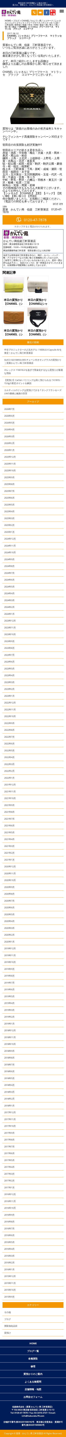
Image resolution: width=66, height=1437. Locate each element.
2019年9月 (9, 968)
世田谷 (18, 24)
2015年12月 (10, 1276)
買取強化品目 (10, 1325)
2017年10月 (10, 1125)
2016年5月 (9, 1242)
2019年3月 (9, 1009)
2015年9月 (9, 1296)
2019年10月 (10, 962)
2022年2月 (9, 770)
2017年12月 (10, 1112)
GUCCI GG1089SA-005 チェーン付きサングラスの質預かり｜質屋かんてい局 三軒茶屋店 (32, 361)
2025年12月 (10, 456)
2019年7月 (9, 982)
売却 (36, 24)
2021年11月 (10, 791)
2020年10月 (10, 880)
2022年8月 (9, 729)
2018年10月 (10, 1044)
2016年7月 (9, 1228)
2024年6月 (9, 579)
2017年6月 (9, 1153)
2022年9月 (9, 723)
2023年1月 (9, 695)
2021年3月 (9, 846)
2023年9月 (9, 641)
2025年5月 (9, 504)
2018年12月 (10, 1030)
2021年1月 (9, 859)
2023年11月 (10, 627)
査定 (42, 24)
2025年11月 (10, 463)
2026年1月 (9, 450)
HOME (8, 20)
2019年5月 (9, 996)
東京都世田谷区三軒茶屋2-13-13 (24, 244)
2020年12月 (10, 866)
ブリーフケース (33, 22)
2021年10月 (10, 798)
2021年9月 (9, 805)
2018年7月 (9, 1064)
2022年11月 (10, 709)
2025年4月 (9, 511)
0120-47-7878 (35, 219)
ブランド (20, 22)
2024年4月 (9, 593)
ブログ (16, 20)
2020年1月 (9, 941)
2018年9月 (9, 1050)
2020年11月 (10, 873)
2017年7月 (9, 1146)
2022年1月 (9, 777)
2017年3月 (9, 1173)
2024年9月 (9, 559)
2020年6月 (9, 907)
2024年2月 (9, 606)
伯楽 (25, 24)
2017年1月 (9, 1187)
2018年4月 (9, 1084)
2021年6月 (9, 825)
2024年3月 (9, 600)
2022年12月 (10, 702)
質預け (7, 1332)
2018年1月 (9, 1105)
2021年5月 (9, 832)
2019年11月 (10, 955)
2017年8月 (9, 1139)
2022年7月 (9, 736)
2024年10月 (10, 552)
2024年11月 (10, 545)
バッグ (12, 22)
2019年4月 (9, 1003)
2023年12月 (10, 620)
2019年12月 (10, 948)
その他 (7, 1312)
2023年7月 (9, 654)
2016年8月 (9, 1221)
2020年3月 (9, 928)
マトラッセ (47, 22)
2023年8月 (9, 647)
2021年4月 (9, 839)
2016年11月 (10, 1201)
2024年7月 (9, 572)
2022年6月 (9, 743)
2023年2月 (9, 688)
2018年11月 (10, 1037)
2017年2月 (9, 1180)
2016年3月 (9, 1255)
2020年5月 (9, 914)
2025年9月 (9, 477)
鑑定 (14, 26)
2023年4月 (9, 675)
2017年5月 (9, 1160)
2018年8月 (9, 1057)
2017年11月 (10, 1119)
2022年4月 (9, 757)
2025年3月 (9, 518)
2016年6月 (9, 1235)
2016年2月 (9, 1262)
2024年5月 (9, 586)
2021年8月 (9, 811)
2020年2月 (9, 934)
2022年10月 (10, 716)
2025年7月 (9, 490)
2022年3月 (9, 764)
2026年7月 (9, 409)
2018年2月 (9, 1098)
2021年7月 (9, 818)
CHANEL (25, 20)
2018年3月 (9, 1091)
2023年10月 (10, 634)
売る (30, 24)
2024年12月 (10, 538)
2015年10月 (10, 1289)
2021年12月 (10, 784)
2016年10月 (10, 1207)
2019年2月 (9, 1016)
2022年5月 (9, 750)
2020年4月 (9, 921)
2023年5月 (9, 668)
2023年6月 (9, 661)
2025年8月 (9, 484)
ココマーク (48, 20)
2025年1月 (9, 531)
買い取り (50, 24)
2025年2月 (9, 525)
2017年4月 (9, 1166)
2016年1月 (9, 1269)
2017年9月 (9, 1132)
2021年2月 (9, 852)
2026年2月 (9, 443)
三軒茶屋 (9, 24)
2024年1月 (9, 613)
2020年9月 (9, 887)
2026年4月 (9, 429)
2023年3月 (9, 682)
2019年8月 (9, 975)
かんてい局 (36, 20)
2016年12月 (10, 1194)
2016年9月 (9, 1214)
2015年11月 (10, 1283)
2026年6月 (9, 415)
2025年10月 (10, 470)
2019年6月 (9, 989)
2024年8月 (9, 566)
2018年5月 (9, 1078)
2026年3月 (9, 436)
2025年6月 (9, 497)
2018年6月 (9, 1071)
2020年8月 (9, 893)
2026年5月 (9, 422)
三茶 (56, 22)
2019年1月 (9, 1023)
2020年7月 (9, 900)
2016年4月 (9, 1248)
